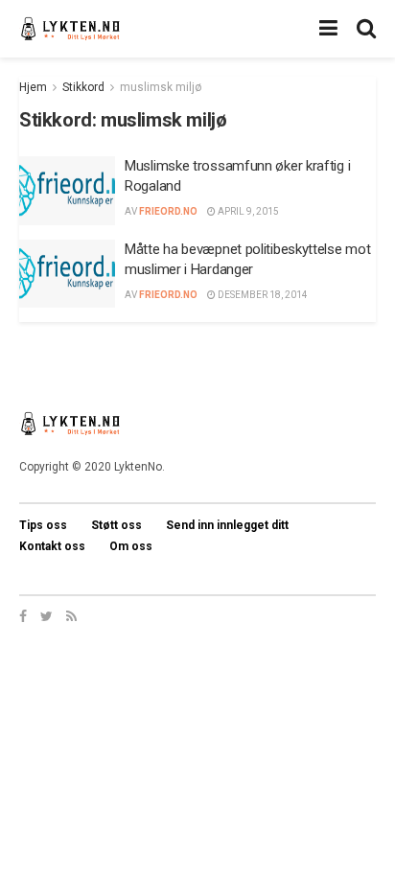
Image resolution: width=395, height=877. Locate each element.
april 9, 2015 (247, 211)
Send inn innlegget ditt (227, 525)
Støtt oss (116, 525)
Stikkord (83, 87)
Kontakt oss (52, 546)
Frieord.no (168, 211)
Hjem (33, 87)
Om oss (130, 546)
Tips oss (43, 525)
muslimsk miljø (160, 87)
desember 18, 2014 (262, 294)
